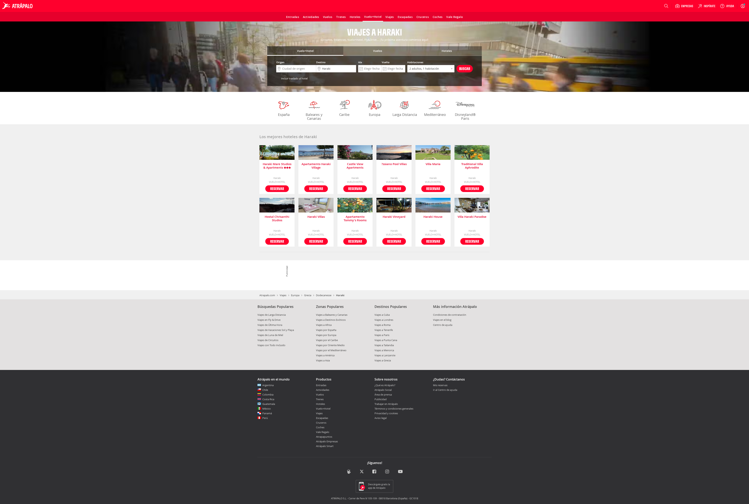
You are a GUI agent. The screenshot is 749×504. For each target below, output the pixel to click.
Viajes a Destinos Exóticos (331, 320)
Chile (265, 390)
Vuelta (386, 62)
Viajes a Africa (324, 325)
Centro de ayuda (442, 325)
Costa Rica (268, 399)
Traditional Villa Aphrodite (472, 165)
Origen (280, 62)
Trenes (320, 399)
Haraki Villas (316, 217)
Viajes (283, 295)
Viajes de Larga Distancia (271, 314)
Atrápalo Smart (325, 446)
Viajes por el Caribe (327, 340)
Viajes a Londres (383, 320)
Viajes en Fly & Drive (268, 320)
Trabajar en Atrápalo (386, 404)
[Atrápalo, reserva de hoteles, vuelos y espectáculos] (18, 6)
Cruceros (321, 422)
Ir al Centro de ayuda (445, 390)
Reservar (277, 188)
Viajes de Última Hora (269, 325)
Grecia (307, 295)
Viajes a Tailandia (384, 345)
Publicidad (380, 399)
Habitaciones (415, 62)
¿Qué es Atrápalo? (384, 385)
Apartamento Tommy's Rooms (355, 218)
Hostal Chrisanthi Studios (277, 218)
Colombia (267, 394)
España (284, 114)
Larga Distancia (404, 114)
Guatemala (268, 404)
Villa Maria (433, 164)
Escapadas (322, 418)
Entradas (321, 385)
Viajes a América (325, 355)
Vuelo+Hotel (323, 408)
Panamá (267, 413)
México (266, 408)
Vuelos (320, 394)
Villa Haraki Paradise (472, 217)
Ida (360, 62)
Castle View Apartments (355, 165)
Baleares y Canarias (314, 116)
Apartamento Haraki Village (316, 165)
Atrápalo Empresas (327, 441)
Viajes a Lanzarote (384, 355)
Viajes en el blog (442, 320)
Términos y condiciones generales (393, 408)
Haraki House (433, 217)
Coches (320, 427)
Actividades (322, 390)
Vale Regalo (322, 432)
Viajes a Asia (323, 360)
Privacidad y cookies (386, 413)
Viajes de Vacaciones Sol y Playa (275, 330)
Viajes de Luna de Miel (270, 335)
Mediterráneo (435, 114)
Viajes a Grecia (382, 360)
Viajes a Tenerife (383, 330)
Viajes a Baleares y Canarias (331, 314)
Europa (374, 114)
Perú (265, 418)
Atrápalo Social (383, 390)
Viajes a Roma (382, 325)
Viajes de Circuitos (267, 340)
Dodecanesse (323, 295)
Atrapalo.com (267, 295)
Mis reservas (440, 385)
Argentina (268, 385)
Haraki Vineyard (394, 217)
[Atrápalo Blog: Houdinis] (349, 471)
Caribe (344, 114)
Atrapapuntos (324, 436)
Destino (321, 62)
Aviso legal (380, 418)
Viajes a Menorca (384, 350)
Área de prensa (383, 394)
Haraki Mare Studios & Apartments (277, 165)
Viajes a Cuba (382, 314)
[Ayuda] (727, 6)
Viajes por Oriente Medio (330, 345)
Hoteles (320, 404)
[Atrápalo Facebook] (374, 472)
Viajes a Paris (381, 335)
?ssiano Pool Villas (394, 164)
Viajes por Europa (326, 335)
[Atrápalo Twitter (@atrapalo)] (361, 472)
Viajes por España (326, 330)
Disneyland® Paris (465, 116)
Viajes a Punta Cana (385, 340)
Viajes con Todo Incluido (271, 345)
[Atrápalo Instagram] (387, 472)
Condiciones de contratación (449, 314)
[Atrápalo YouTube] (400, 472)
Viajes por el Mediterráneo (331, 350)
